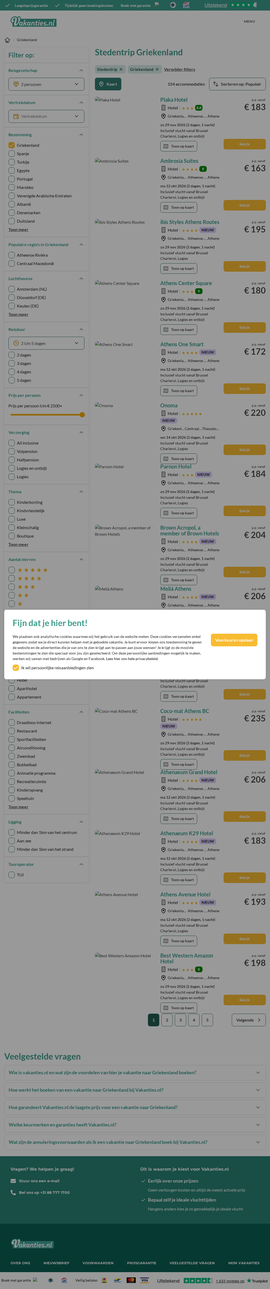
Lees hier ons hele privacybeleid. (132, 658)
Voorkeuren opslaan (234, 639)
